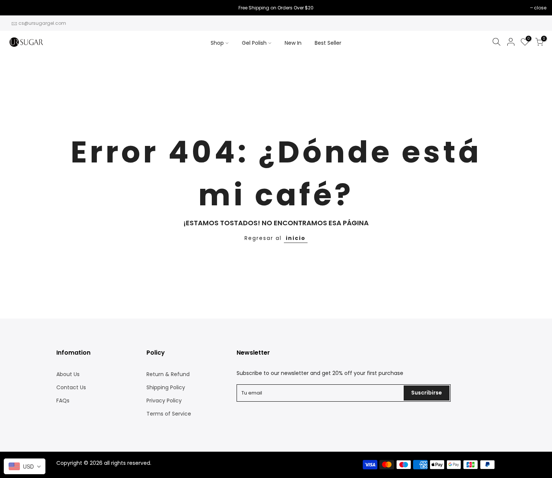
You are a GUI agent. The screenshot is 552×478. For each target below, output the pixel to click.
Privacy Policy (164, 400)
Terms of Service (168, 413)
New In (293, 43)
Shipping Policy (165, 387)
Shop (217, 43)
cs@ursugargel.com (42, 23)
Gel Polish (254, 43)
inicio (296, 238)
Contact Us (71, 387)
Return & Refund (168, 374)
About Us (68, 374)
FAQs (62, 400)
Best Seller (328, 43)
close (15, 8)
